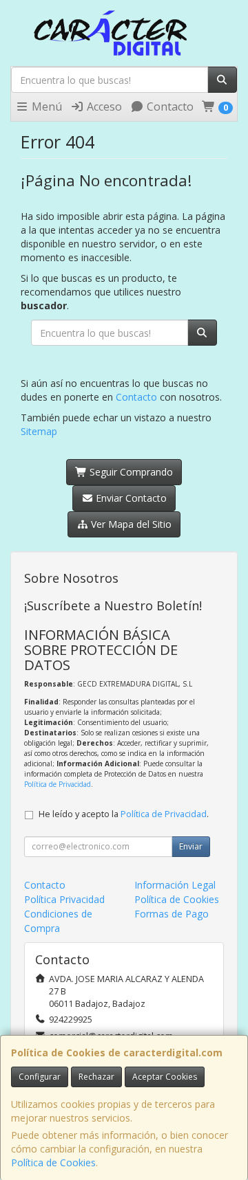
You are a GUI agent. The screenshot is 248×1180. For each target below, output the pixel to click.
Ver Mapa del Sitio (130, 524)
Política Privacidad (64, 899)
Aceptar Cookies (164, 1076)
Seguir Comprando (130, 471)
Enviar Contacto (130, 497)
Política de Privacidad (57, 784)
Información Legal (175, 884)
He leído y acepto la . (124, 814)
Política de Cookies (53, 1162)
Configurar (40, 1076)
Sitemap (39, 431)
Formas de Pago (171, 913)
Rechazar (96, 1076)
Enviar (191, 846)
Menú (45, 106)
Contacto (169, 106)
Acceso (103, 106)
